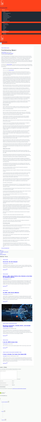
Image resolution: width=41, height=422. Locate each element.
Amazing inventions (3, 254)
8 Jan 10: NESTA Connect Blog (10, 342)
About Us (3, 9)
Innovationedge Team (5, 31)
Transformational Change (13, 323)
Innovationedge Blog (5, 23)
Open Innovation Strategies (6, 15)
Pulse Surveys (4, 30)
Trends (20, 352)
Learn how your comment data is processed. (19, 388)
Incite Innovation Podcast (6, 24)
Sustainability (17, 352)
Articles (4, 323)
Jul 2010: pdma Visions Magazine (11, 292)
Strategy (7, 323)
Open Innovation (11, 352)
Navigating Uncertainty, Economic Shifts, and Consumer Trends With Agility (16, 326)
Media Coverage (5, 259)
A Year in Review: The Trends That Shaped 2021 (14, 354)
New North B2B (9, 64)
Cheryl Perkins (6, 328)
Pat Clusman (4, 52)
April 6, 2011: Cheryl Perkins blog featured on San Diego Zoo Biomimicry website (17, 276)
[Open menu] (1, 43)
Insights (3, 411)
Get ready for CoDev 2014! (4, 251)
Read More (5, 269)
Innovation (7, 352)
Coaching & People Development (6, 13)
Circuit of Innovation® (5, 14)
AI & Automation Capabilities (6, 17)
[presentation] (18, 313)
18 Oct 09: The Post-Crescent (10, 261)
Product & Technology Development (7, 16)
